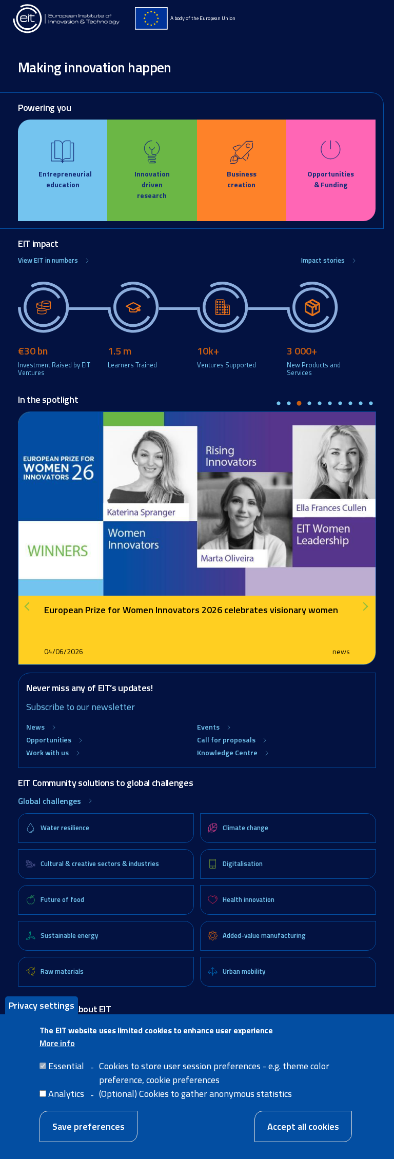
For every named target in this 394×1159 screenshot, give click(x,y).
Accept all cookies (303, 1126)
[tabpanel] (197, 538)
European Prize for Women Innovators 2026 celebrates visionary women (191, 610)
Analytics (66, 1094)
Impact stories (323, 260)
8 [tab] (350, 404)
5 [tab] (319, 404)
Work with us (47, 752)
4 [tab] (309, 404)
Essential (66, 1066)
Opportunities (48, 739)
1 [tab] (278, 404)
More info (57, 1043)
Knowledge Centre (227, 752)
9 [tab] (361, 404)
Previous (31, 606)
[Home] (67, 18)
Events (208, 726)
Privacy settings (41, 1005)
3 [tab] (299, 404)
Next (366, 606)
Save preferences (88, 1126)
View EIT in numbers (48, 260)
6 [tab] (330, 404)
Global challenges (49, 801)
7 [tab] (340, 404)
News (35, 726)
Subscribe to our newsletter (80, 707)
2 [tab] (289, 404)
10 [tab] (371, 404)
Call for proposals (226, 739)
